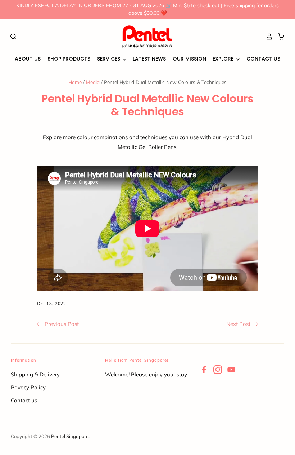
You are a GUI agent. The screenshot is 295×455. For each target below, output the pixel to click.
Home (75, 82)
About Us (28, 58)
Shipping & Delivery (35, 374)
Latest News (149, 58)
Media (93, 82)
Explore (224, 58)
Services (109, 58)
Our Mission (189, 58)
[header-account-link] (267, 36)
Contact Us (263, 58)
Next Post (239, 324)
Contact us (24, 400)
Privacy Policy (28, 387)
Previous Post (61, 324)
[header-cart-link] (279, 36)
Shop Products (68, 58)
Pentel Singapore (69, 436)
